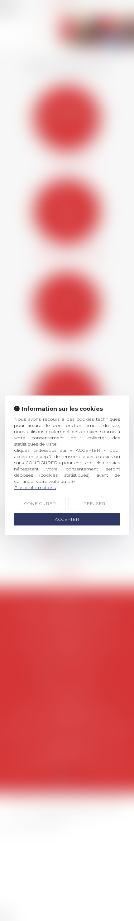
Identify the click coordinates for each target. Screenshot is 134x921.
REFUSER (94, 503)
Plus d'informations (35, 487)
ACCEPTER (67, 519)
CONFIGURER (40, 503)
